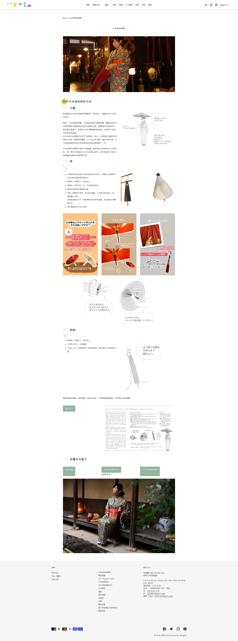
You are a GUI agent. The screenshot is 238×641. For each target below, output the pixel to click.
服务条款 (101, 611)
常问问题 (69, 469)
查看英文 (69, 408)
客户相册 (101, 594)
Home (65, 18)
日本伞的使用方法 (111, 469)
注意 (100, 601)
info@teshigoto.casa (156, 593)
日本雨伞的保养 (104, 572)
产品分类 (54, 579)
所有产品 (54, 573)
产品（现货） (56, 576)
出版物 (101, 598)
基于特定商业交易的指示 (107, 607)
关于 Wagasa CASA (106, 578)
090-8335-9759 (153, 591)
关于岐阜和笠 (103, 582)
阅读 (100, 591)
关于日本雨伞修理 (149, 469)
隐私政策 (101, 604)
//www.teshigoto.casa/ (163, 596)
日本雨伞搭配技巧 (105, 585)
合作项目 (101, 588)
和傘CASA (165, 635)
